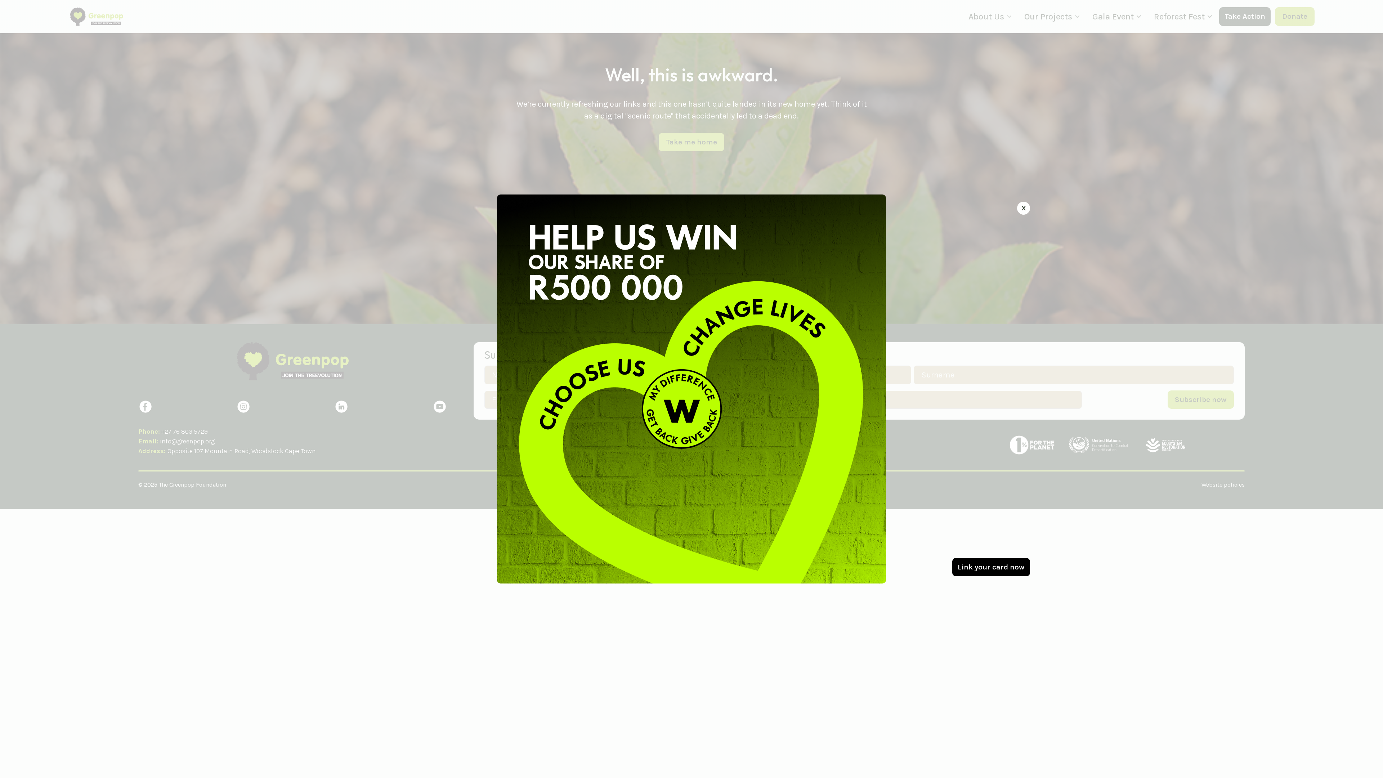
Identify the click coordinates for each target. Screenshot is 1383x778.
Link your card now (991, 567)
